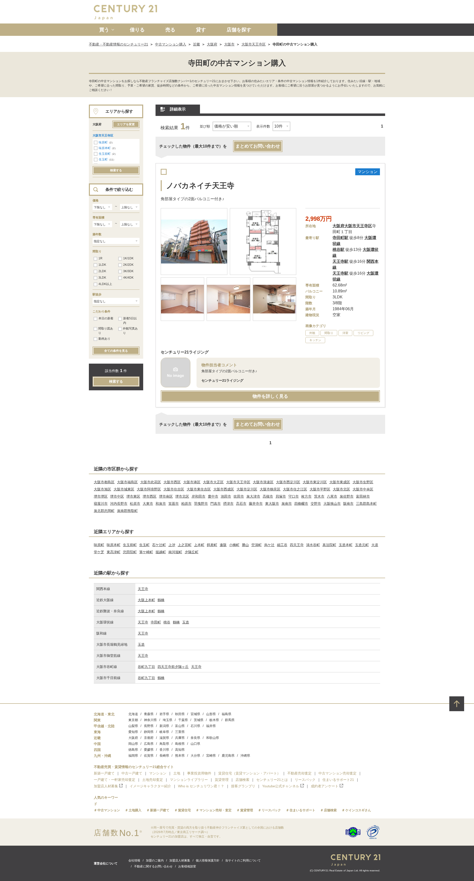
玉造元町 (362, 545)
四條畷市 (301, 504)
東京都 (133, 720)
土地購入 (135, 810)
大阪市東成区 (339, 482)
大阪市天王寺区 (253, 44)
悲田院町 (130, 552)
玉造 (185, 622)
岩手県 (164, 714)
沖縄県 (245, 755)
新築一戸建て (104, 773)
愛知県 (133, 732)
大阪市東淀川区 (315, 482)
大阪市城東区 (124, 489)
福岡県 (133, 755)
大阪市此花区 (150, 482)
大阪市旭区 (102, 489)
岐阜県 (164, 732)
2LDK (102, 271)
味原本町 (105, 148)
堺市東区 (133, 496)
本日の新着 (106, 318)
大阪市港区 (191, 482)
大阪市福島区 (127, 482)
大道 (374, 545)
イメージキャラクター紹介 (150, 786)
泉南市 (286, 504)
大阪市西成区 (223, 489)
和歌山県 (212, 738)
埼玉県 (167, 720)
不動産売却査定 (299, 773)
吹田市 (239, 496)
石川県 (195, 726)
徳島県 (133, 749)
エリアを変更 (126, 124)
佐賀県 (149, 755)
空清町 (256, 545)
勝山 (245, 545)
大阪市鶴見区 (270, 489)
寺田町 (156, 622)
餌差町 (212, 545)
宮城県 (195, 714)
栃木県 (214, 720)
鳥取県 (164, 744)
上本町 (199, 545)
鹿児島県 (228, 755)
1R (100, 258)
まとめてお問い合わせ (258, 146)
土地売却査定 (152, 780)
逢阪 (223, 545)
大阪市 (229, 44)
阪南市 (348, 504)
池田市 (226, 496)
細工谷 (282, 545)
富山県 (180, 726)
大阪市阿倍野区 (149, 489)
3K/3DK (128, 271)
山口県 (195, 744)
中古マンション (109, 810)
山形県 (211, 714)
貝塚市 (281, 496)
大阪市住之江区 (295, 489)
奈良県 (195, 738)
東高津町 (113, 552)
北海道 (133, 714)
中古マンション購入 (170, 44)
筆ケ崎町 (146, 552)
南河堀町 (175, 552)
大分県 (195, 755)
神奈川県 (150, 720)
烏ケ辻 (269, 545)
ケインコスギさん (358, 810)
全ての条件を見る (116, 350)
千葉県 (183, 720)
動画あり (104, 338)
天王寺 (143, 589)
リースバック (305, 780)
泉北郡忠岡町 (104, 511)
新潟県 (164, 726)
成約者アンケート (324, 786)
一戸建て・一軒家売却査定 (114, 780)
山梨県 (133, 726)
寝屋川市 (101, 504)
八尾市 (332, 496)
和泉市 (161, 504)
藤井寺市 (256, 504)
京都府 (149, 738)
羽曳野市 (201, 504)
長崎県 (164, 755)
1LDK (102, 264)
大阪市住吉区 (173, 489)
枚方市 (306, 496)
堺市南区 (166, 496)
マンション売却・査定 (215, 810)
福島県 (226, 714)
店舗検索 (242, 780)
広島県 (149, 744)
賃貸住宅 (184, 810)
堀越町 (161, 552)
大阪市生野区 (363, 482)
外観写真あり (130, 331)
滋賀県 (164, 738)
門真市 (215, 504)
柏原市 (186, 504)
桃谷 (166, 622)
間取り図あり (105, 331)
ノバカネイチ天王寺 (200, 185)
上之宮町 (185, 545)
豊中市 (213, 496)
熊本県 (180, 755)
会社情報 (134, 860)
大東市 (148, 504)
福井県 (211, 726)
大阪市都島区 (104, 482)
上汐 (171, 545)
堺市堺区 (101, 496)
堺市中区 (117, 496)
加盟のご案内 (155, 860)
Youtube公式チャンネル (280, 786)
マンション (157, 773)
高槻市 (268, 496)
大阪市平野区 (320, 489)
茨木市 (319, 496)
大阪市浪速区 (263, 482)
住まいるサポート (302, 810)
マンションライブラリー (189, 780)
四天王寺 (297, 545)
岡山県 (133, 744)
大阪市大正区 (213, 482)
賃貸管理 (222, 780)
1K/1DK (128, 258)
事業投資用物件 (199, 773)
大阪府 (212, 44)
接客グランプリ (243, 786)
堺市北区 (182, 496)
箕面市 (173, 504)
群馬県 (230, 720)
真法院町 (329, 545)
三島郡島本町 (366, 504)
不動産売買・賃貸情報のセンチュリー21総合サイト (134, 767)
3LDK (102, 277)
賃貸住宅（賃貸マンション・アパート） (249, 773)
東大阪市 (272, 504)
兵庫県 (180, 738)
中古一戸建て (131, 773)
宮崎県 (211, 755)
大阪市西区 (172, 482)
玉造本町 (346, 545)
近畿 (196, 44)
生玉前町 (105, 153)
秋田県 (180, 714)
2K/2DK (128, 264)
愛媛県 (149, 749)
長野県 (149, 726)
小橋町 (234, 545)
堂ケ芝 (99, 552)
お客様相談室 (187, 866)
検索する (116, 170)
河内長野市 (118, 504)
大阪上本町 (146, 600)
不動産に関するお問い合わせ (153, 866)
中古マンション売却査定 (337, 773)
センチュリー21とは (272, 780)
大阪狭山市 (332, 504)
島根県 (180, 744)
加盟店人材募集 (106, 786)
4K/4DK (128, 277)
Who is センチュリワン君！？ (201, 786)
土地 (176, 773)
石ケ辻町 (159, 545)
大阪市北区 (341, 489)
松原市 (135, 504)
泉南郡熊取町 (127, 511)
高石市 (241, 504)
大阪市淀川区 (247, 489)
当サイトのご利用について (243, 860)
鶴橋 (161, 600)
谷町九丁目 (146, 667)
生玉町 (103, 159)
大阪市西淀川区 (288, 482)
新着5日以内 (130, 321)
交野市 (316, 504)
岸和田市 (198, 496)
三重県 (180, 732)
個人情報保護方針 (207, 860)
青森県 (149, 714)
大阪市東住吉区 (199, 489)
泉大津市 (253, 496)
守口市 (293, 496)
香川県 (164, 749)
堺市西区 (150, 496)
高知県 (180, 749)
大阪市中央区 (363, 489)
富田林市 (363, 496)
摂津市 (228, 504)
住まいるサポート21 (338, 780)
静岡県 (149, 732)
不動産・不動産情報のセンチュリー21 (118, 44)
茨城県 (198, 720)
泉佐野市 (347, 496)
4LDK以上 (105, 284)
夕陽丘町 (191, 552)
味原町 (103, 142)
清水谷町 (313, 545)
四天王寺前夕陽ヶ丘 (173, 667)
